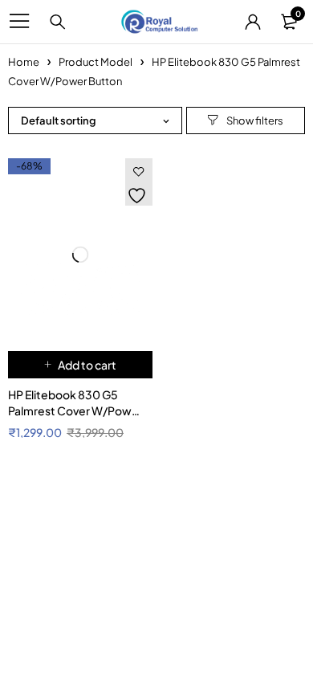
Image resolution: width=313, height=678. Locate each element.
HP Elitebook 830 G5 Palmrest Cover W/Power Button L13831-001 (75, 410)
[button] (80, 364)
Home (23, 61)
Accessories (32, 595)
